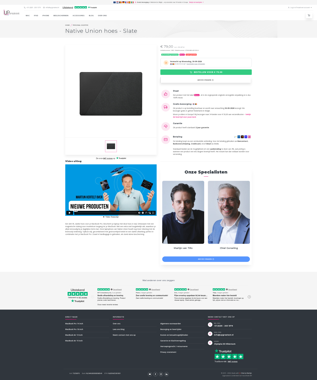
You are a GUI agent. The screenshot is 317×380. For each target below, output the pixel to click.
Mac (28, 15)
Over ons (102, 15)
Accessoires (79, 15)
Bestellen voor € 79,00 (207, 72)
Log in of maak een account (300, 7)
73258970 (74, 373)
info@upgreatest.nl (52, 7)
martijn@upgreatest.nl (184, 234)
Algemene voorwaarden (170, 323)
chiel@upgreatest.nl (229, 234)
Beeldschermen (61, 15)
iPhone (45, 15)
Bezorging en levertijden (170, 329)
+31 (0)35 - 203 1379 (33, 7)
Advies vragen (205, 80)
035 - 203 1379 (184, 228)
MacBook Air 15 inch (74, 340)
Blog (91, 15)
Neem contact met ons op (124, 335)
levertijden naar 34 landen (196, 64)
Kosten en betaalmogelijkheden (174, 335)
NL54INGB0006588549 (92, 373)
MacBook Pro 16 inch (74, 329)
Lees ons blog (118, 329)
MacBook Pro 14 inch (74, 323)
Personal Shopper (80, 25)
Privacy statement (168, 352)
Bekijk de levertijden (195, 2)
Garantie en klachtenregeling (173, 340)
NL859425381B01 (112, 373)
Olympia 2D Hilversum (224, 344)
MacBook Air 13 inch (74, 335)
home (67, 25)
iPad (36, 15)
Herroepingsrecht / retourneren (174, 346)
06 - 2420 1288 (184, 231)
